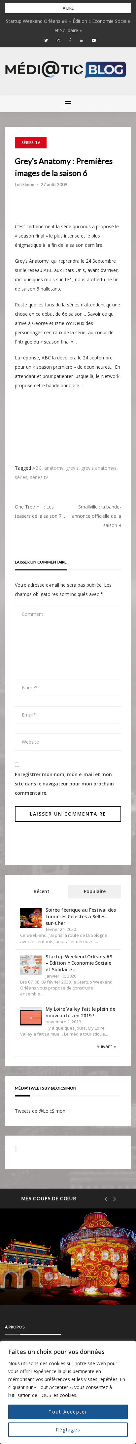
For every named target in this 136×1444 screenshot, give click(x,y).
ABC (37, 468)
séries (21, 477)
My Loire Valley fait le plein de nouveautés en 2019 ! (80, 1012)
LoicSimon (24, 184)
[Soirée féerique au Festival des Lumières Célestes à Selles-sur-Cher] (31, 918)
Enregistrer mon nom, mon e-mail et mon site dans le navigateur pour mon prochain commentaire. (64, 783)
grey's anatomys (99, 468)
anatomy (53, 468)
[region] (68, 1392)
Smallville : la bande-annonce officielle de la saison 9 (96, 516)
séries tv (39, 477)
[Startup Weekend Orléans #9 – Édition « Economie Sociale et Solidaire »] (31, 965)
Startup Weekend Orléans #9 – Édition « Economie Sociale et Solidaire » (79, 963)
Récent (42, 891)
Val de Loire (39, 1260)
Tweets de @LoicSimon (40, 1111)
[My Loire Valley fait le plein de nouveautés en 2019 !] (31, 1017)
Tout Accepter (68, 1412)
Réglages (68, 1429)
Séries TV (30, 142)
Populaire (95, 891)
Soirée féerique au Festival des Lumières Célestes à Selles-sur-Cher (81, 916)
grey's (72, 468)
